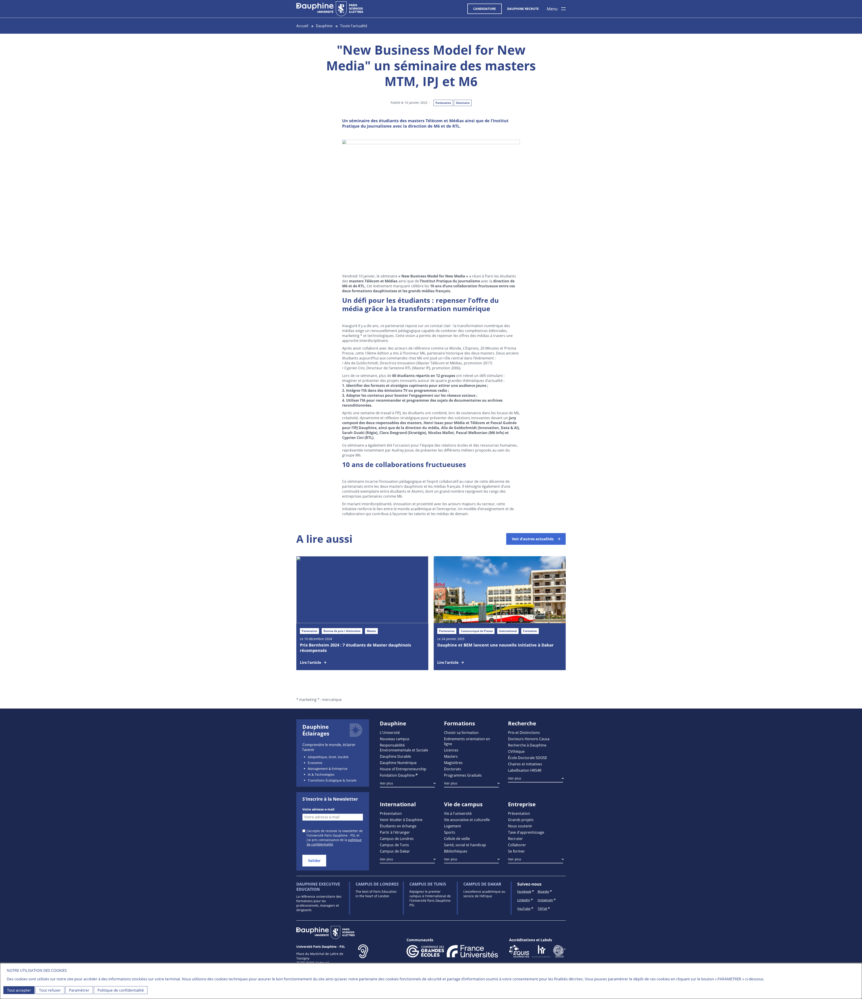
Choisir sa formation (461, 732)
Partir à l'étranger (395, 832)
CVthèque (516, 751)
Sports (449, 832)
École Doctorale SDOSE (527, 757)
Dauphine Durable (395, 756)
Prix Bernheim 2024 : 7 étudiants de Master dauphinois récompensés (355, 647)
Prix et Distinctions (524, 732)
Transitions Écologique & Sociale (332, 780)
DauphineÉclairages (315, 730)
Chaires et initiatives (525, 764)
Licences (451, 750)
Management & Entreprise (327, 768)
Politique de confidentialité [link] (120, 990)
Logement (452, 826)
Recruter (515, 838)
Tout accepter (19, 990)
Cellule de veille (457, 838)
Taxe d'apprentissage (526, 832)
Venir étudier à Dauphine (401, 819)
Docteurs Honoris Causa (529, 738)
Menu (552, 8)
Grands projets (521, 819)
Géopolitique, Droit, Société (328, 757)
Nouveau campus (394, 738)
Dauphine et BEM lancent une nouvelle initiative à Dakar (495, 645)
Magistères (453, 762)
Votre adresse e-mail (318, 809)
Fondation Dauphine (397, 775)
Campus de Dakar (395, 851)
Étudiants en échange (398, 826)
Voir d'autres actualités (533, 538)
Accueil (302, 25)
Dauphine (324, 25)
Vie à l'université (458, 813)
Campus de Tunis (394, 844)
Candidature (484, 9)
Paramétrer (79, 990)
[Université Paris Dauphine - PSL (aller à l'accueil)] (329, 9)
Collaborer (517, 844)
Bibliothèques (455, 851)
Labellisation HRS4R (524, 770)
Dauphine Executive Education (318, 887)
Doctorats (452, 768)
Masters (451, 756)
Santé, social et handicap (465, 844)
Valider (314, 860)
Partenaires (443, 103)
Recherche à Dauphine (527, 745)
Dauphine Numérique (398, 762)
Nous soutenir (520, 826)
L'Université (390, 732)
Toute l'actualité (353, 25)
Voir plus (386, 783)
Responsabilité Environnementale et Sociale (404, 747)
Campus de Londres (397, 838)
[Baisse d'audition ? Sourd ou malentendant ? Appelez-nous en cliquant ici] (363, 958)
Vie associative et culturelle (467, 819)
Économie (315, 763)
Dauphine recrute (523, 9)
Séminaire (463, 103)
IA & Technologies (321, 774)
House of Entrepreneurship (403, 768)
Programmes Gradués (463, 775)
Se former (516, 851)
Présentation (391, 813)
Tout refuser (50, 990)
